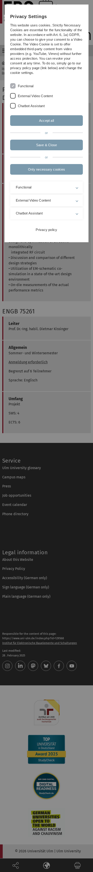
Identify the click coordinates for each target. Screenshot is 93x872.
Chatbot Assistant (31, 106)
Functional (25, 86)
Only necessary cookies (46, 169)
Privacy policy (46, 230)
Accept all (46, 120)
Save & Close (46, 145)
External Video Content (35, 96)
